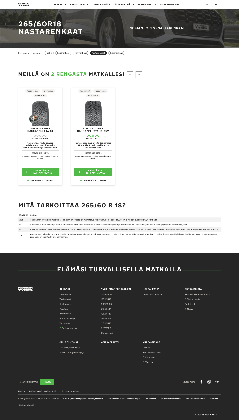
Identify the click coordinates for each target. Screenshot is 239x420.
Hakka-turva (77, 4)
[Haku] (216, 4)
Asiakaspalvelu (169, 4)
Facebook (150, 357)
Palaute (146, 347)
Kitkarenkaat (116, 53)
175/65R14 (106, 318)
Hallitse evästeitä (26, 405)
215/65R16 (106, 323)
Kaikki (49, 53)
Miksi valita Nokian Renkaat (197, 294)
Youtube (149, 362)
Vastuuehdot (150, 399)
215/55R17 (106, 309)
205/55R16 (106, 294)
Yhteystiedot (151, 342)
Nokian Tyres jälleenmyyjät (72, 352)
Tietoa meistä (99, 4)
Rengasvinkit (146, 4)
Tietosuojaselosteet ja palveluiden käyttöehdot (83, 399)
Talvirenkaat (81, 53)
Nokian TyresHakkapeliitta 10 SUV (93, 129)
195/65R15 (106, 299)
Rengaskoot (107, 333)
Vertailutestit (65, 323)
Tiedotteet (190, 304)
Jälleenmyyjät (123, 4)
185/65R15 (106, 314)
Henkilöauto (65, 304)
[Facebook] (201, 382)
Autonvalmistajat (67, 318)
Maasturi (63, 309)
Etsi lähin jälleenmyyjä (42, 172)
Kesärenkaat (63, 53)
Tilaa (47, 381)
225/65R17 (106, 328)
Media (190, 309)
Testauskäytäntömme (195, 399)
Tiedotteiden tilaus (152, 352)
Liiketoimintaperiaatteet (170, 399)
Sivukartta (213, 399)
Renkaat (59, 4)
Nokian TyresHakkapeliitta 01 (40, 129)
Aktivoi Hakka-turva (152, 294)
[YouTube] (217, 382)
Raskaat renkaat (70, 328)
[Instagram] (209, 382)
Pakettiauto (65, 313)
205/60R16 (106, 304)
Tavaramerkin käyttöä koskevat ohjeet (124, 399)
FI (207, 4)
